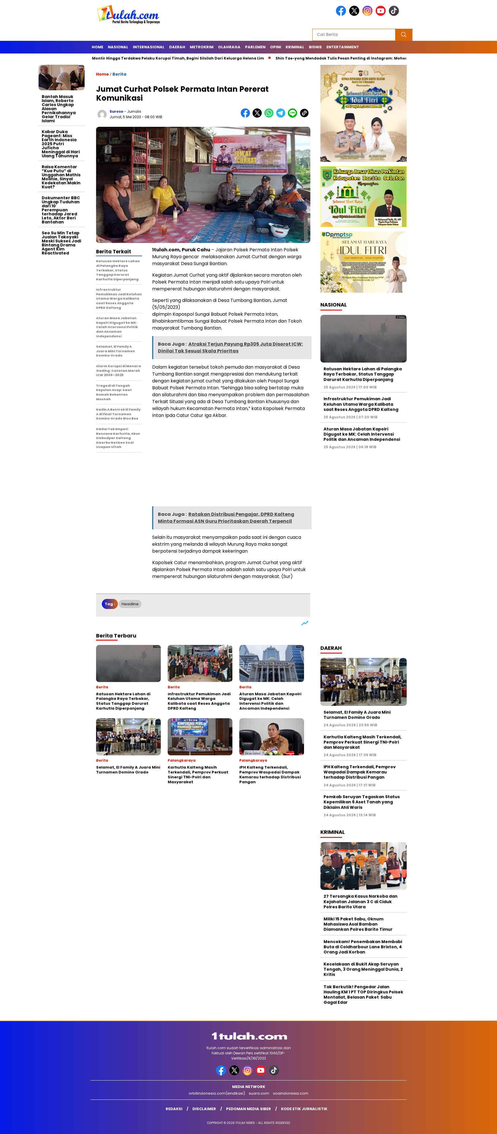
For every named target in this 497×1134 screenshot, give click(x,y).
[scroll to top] (477, 1125)
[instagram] (368, 14)
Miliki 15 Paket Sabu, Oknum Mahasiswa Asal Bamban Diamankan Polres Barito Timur (358, 924)
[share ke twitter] (258, 116)
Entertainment (342, 47)
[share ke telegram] (282, 116)
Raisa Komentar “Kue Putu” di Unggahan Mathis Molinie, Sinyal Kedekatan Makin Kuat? (61, 177)
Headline (130, 604)
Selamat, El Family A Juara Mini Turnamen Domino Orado (357, 714)
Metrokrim (201, 47)
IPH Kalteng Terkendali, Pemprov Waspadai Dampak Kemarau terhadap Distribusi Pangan (360, 772)
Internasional (149, 47)
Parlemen (255, 47)
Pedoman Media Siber (248, 1109)
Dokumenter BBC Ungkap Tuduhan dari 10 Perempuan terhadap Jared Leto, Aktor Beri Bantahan (61, 210)
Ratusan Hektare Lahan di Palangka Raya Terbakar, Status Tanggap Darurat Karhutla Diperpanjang (363, 374)
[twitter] (355, 14)
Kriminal (295, 47)
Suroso (116, 111)
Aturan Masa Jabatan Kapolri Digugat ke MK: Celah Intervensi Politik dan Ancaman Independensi (362, 434)
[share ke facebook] (247, 116)
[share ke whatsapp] (270, 116)
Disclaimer (204, 1109)
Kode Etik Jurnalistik (304, 1109)
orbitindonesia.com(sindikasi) (217, 1093)
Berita (119, 74)
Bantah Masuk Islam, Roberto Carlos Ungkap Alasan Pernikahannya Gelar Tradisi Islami (59, 109)
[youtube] (382, 14)
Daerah (177, 47)
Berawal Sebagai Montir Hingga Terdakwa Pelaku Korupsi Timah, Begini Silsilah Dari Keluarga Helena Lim (120, 58)
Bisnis (315, 47)
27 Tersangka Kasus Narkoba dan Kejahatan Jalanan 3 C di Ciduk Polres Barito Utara (360, 901)
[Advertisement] (62, 344)
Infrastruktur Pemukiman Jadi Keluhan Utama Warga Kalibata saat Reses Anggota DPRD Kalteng (361, 404)
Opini (275, 47)
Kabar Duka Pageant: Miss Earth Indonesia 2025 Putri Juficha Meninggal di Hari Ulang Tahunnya (61, 144)
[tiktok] (395, 14)
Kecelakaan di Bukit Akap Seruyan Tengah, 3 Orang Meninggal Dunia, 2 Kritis (363, 969)
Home (97, 47)
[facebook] (342, 14)
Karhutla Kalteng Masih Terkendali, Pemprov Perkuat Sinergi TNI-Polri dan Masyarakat (363, 742)
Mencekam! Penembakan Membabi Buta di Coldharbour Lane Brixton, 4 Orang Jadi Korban (363, 947)
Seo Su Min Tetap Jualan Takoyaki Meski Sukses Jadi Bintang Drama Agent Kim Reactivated (61, 243)
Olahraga (229, 47)
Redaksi (174, 1109)
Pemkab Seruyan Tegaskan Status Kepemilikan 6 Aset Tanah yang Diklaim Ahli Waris (362, 802)
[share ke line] (294, 116)
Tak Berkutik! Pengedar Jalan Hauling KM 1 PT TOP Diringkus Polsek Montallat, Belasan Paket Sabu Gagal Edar (363, 994)
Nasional (118, 47)
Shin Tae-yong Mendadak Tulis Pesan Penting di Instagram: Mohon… (302, 58)
